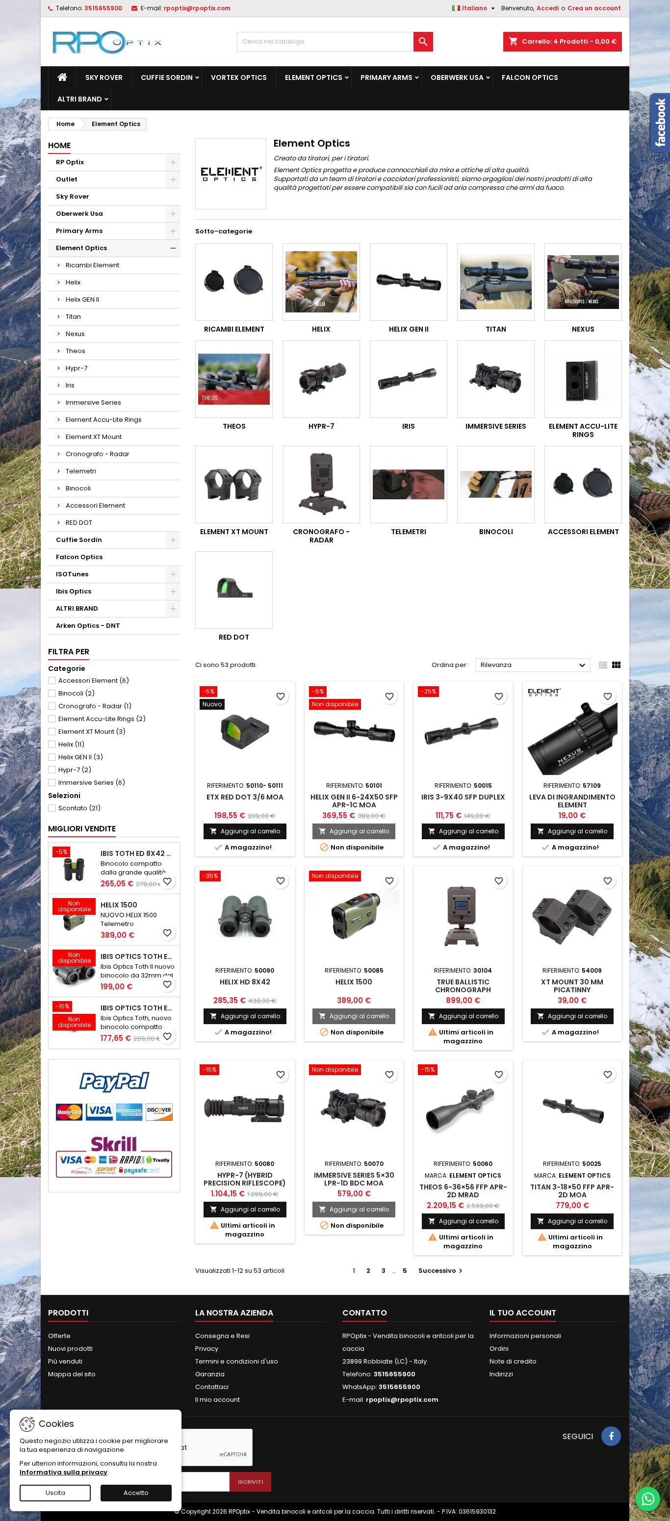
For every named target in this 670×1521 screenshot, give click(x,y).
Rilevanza (534, 665)
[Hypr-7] (321, 379)
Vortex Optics (239, 77)
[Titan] (496, 282)
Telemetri (81, 471)
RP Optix (70, 162)
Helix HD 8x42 (245, 982)
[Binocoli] (496, 484)
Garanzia (210, 1374)
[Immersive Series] (496, 379)
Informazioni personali (525, 1336)
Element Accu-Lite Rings (104, 419)
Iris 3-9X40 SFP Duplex (463, 797)
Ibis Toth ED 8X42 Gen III (138, 853)
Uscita (55, 1492)
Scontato (79, 808)
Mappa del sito (72, 1374)
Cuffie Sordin (167, 77)
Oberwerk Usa (457, 77)
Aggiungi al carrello (245, 831)
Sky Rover (104, 77)
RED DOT (79, 522)
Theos (75, 351)
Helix (73, 282)
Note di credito (513, 1361)
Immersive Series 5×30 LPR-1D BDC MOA (354, 1179)
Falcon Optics (530, 77)
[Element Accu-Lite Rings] (583, 379)
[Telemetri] (408, 484)
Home (59, 145)
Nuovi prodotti (70, 1348)
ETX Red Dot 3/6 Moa (244, 797)
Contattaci (212, 1387)
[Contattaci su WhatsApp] (648, 1499)
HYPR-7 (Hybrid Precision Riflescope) (245, 1179)
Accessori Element (95, 505)
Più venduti (65, 1361)
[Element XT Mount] (234, 484)
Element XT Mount (94, 436)
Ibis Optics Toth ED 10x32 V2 (138, 1008)
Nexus (75, 333)
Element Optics (313, 77)
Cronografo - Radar (97, 454)
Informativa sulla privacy (63, 1472)
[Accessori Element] (583, 484)
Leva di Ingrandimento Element (572, 801)
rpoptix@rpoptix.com (197, 8)
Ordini (499, 1348)
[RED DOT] (234, 590)
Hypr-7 (76, 368)
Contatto (364, 1312)
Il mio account (217, 1399)
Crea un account (594, 8)
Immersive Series (93, 402)
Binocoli (78, 488)
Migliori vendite (82, 828)
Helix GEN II (82, 299)
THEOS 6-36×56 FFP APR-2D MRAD (463, 1191)
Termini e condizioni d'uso (236, 1361)
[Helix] (321, 282)
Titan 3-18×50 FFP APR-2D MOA (572, 1191)
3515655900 (103, 8)
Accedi (548, 8)
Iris (70, 385)
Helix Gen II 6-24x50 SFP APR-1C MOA (354, 801)
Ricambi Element (92, 265)
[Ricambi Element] (234, 282)
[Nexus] (583, 282)
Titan (73, 316)
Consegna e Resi (222, 1336)
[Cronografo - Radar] (321, 484)
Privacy (206, 1348)
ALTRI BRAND (79, 99)
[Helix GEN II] (408, 282)
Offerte (59, 1336)
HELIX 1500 (119, 905)
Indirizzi (501, 1374)
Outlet (66, 179)
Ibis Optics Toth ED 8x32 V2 (138, 956)
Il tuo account (523, 1312)
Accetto (136, 1492)
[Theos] (234, 379)
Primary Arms (386, 77)
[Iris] (408, 379)
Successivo (441, 1270)
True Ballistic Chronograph (463, 986)
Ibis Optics (73, 591)
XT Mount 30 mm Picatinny (572, 986)
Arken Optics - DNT (88, 625)
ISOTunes (72, 574)
